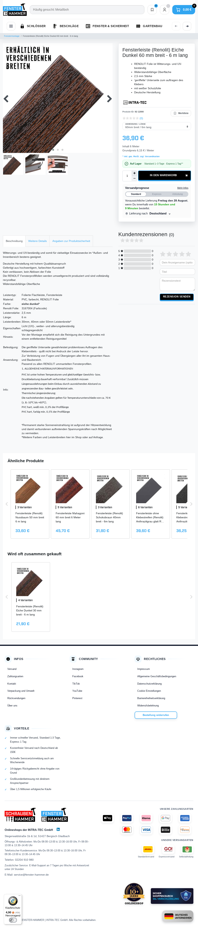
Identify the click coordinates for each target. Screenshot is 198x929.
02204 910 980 (24, 859)
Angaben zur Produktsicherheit (71, 241)
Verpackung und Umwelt (20, 690)
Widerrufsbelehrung (148, 705)
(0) (141, 118)
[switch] (13, 920)
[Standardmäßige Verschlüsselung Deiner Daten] (172, 896)
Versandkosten (152, 157)
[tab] (14, 241)
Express (156, 194)
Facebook (77, 676)
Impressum (143, 669)
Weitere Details (37, 241)
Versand (11, 669)
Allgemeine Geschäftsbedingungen (156, 676)
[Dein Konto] (164, 9)
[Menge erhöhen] (134, 173)
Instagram (78, 669)
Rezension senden (176, 296)
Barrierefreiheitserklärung (151, 698)
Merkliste (183, 113)
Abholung (177, 194)
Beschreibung (14, 241)
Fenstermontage (12, 36)
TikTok (76, 683)
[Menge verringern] (134, 178)
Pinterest (77, 698)
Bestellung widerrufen (156, 715)
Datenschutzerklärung (149, 683)
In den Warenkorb (163, 175)
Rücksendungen (16, 698)
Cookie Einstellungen (149, 690)
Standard (136, 194)
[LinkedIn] (58, 829)
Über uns (12, 705)
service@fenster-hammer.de (31, 874)
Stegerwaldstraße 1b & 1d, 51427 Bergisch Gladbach (37, 836)
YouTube (77, 690)
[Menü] (19, 896)
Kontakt (11, 683)
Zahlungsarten (15, 676)
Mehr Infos (182, 188)
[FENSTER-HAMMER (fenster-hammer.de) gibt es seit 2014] (134, 893)
